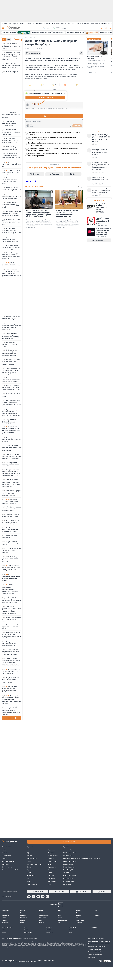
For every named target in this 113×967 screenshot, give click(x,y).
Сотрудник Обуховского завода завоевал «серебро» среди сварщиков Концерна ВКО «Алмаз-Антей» (38, 213)
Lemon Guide (71, 23)
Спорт (50, 864)
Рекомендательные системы (95, 949)
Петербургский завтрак (99, 23)
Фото (49, 884)
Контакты (5, 853)
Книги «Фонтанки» (69, 867)
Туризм (50, 873)
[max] (29, 896)
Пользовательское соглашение (96, 938)
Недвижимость (32, 884)
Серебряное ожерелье (43, 23)
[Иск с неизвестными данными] (97, 48)
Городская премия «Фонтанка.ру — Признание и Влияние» (81, 858)
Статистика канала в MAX (10, 870)
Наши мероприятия (8, 861)
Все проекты (67, 884)
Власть (29, 867)
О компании (5, 864)
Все (4, 40)
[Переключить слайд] (111, 48)
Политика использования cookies (96, 946)
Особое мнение (53, 855)
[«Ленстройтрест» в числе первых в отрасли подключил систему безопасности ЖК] (69, 199)
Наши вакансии (7, 867)
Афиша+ (29, 853)
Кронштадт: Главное (69, 875)
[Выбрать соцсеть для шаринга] (81, 53)
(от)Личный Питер (18, 23)
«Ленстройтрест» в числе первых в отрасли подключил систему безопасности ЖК (67, 213)
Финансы (51, 875)
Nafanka (31, 104)
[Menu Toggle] (3, 27)
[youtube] (42, 896)
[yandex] (47, 896)
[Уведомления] (106, 27)
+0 (76, 111)
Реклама (4, 858)
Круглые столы (68, 878)
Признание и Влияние (58, 23)
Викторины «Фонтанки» (34, 864)
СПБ (8, 40)
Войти (31, 126)
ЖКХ (28, 881)
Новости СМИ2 (30, 181)
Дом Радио (66, 873)
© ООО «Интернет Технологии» (46, 960)
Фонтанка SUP (6, 23)
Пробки (56, 28)
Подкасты (51, 858)
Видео (29, 861)
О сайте (4, 850)
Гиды (28, 870)
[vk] (38, 896)
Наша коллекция (68, 864)
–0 (81, 111)
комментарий (34, 53)
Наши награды (91, 957)
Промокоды (99, 200)
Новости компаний (34, 186)
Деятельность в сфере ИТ (94, 951)
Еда (28, 878)
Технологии (51, 870)
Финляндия (51, 878)
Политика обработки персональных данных (99, 941)
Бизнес (29, 855)
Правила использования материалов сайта (99, 943)
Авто (28, 850)
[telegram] (33, 896)
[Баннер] (23, 32)
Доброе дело (31, 875)
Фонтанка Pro (67, 850)
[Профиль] (110, 27)
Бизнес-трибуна (32, 858)
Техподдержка (6, 855)
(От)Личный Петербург (70, 861)
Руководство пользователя (95, 954)
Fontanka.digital (68, 870)
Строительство (52, 867)
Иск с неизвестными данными (94, 57)
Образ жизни (52, 850)
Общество (51, 853)
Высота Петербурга (69, 881)
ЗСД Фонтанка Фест (83, 23)
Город (29, 873)
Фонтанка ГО (30, 23)
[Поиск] (101, 27)
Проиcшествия (52, 861)
